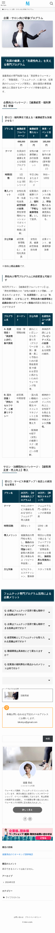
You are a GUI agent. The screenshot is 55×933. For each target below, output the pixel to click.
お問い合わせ (18, 917)
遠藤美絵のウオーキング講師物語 (17, 854)
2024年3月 (10, 882)
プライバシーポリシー (33, 917)
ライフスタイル (13, 897)
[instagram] (30, 819)
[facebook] (25, 819)
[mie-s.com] (28, 3)
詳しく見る (27, 810)
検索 (48, 739)
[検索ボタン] (51, 3)
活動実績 (25, 695)
